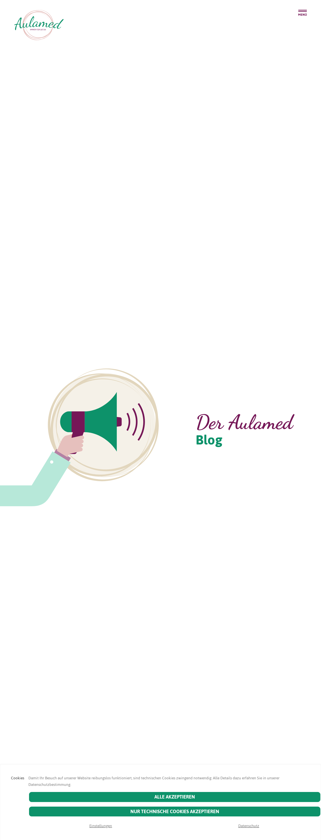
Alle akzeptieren (174, 797)
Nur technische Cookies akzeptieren (174, 811)
